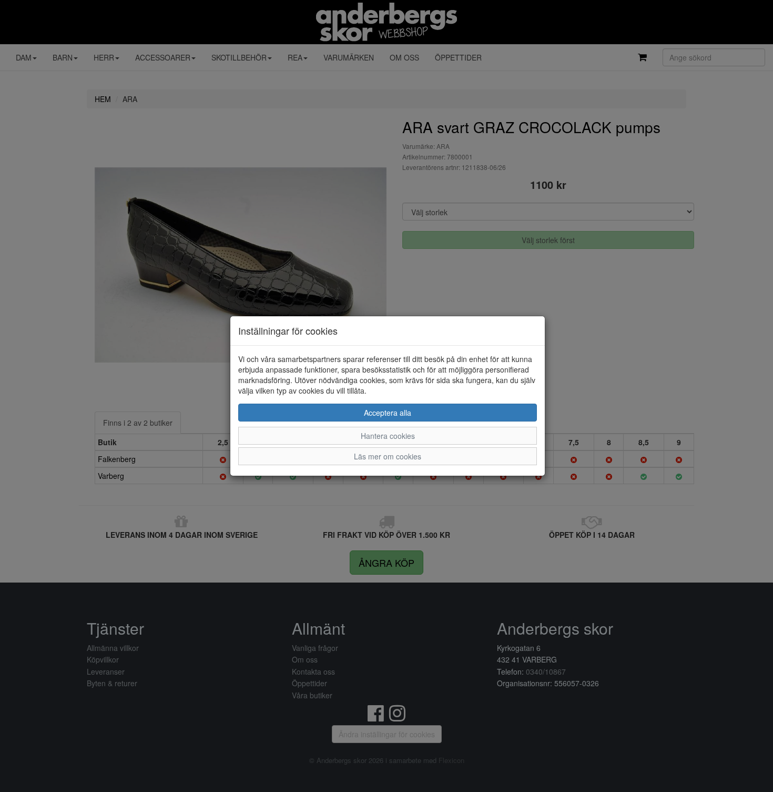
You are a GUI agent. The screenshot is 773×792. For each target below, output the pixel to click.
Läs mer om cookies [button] (387, 456)
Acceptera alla (387, 412)
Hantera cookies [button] (388, 435)
